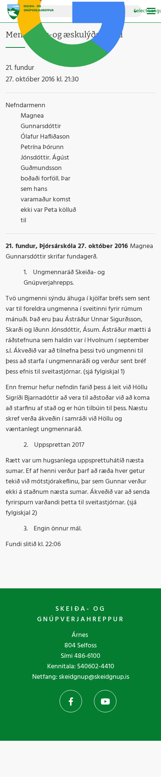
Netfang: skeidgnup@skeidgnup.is (80, 677)
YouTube (105, 701)
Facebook (71, 701)
